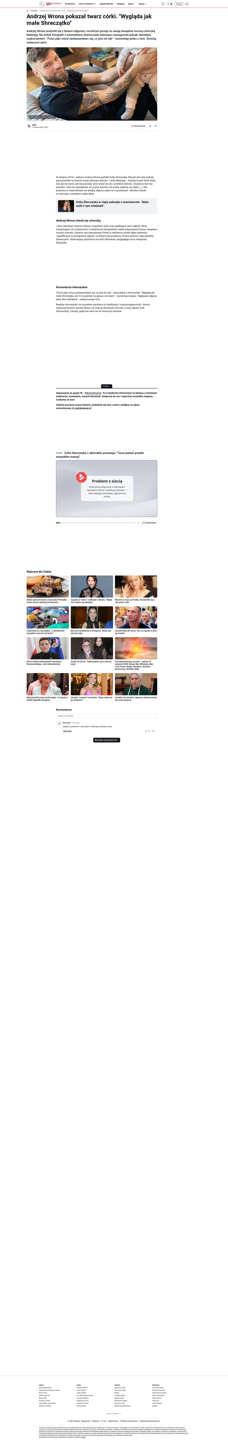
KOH (34, 125)
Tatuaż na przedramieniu (122, 1406)
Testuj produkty (86, 4)
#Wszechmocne (106, 4)
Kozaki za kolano (82, 1388)
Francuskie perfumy (45, 1388)
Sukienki (155, 1406)
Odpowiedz (67, 731)
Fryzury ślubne (81, 1390)
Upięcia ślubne (157, 1398)
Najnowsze (70, 4)
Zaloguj (179, 4)
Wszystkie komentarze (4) (106, 740)
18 (149, 731)
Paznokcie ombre (44, 1401)
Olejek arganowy (44, 1395)
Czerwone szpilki (119, 1395)
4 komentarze (139, 126)
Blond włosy (43, 1398)
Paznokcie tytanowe (158, 1390)
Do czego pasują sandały (85, 1395)
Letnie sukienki (81, 1393)
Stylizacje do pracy (83, 1401)
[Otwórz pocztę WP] (163, 4)
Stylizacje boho (81, 1406)
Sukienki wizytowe (82, 1403)
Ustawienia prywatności (149, 1421)
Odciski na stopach (45, 1406)
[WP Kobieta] (55, 4)
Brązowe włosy (119, 1398)
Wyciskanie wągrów (120, 1401)
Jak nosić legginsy (83, 1398)
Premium (120, 4)
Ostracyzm (155, 1401)
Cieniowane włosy (120, 1390)
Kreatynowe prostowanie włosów (49, 1390)
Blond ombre (43, 1393)
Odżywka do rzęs (119, 1388)
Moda (130, 4)
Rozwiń (106, 386)
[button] (170, 3)
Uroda (141, 4)
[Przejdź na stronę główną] (41, 6)
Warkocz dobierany (158, 1395)
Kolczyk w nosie (119, 1403)
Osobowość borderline (159, 1393)
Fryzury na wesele (158, 1388)
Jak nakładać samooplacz (47, 1403)
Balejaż (116, 1393)
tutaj (83, 1437)
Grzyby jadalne (157, 1403)
